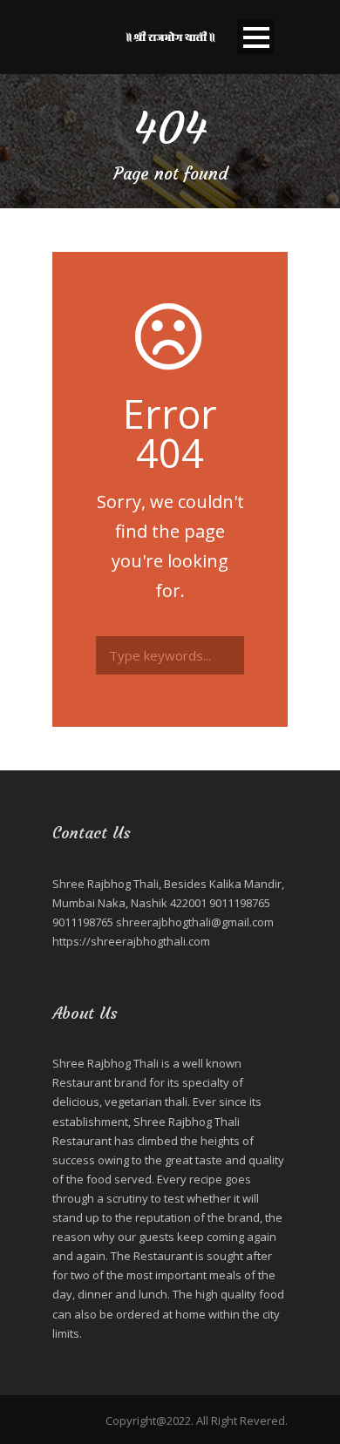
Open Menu (256, 37)
